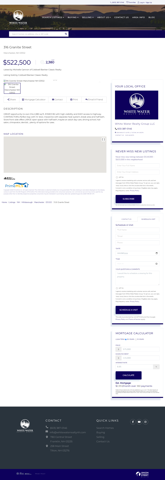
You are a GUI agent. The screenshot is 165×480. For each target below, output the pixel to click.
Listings (12, 202)
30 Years (130, 339)
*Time (118, 259)
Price (118, 345)
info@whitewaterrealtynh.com (68, 432)
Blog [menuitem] (152, 17)
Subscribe (128, 199)
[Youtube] (139, 422)
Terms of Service (134, 319)
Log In (142, 2)
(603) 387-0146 (118, 2)
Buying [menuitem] (72, 17)
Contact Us (119, 135)
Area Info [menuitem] (138, 17)
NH (18, 202)
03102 (49, 202)
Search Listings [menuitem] (52, 17)
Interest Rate (121, 363)
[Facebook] (133, 422)
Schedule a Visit (148, 219)
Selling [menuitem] (87, 17)
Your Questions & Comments (128, 269)
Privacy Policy (134, 191)
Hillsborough (27, 202)
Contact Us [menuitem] (121, 17)
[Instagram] (145, 422)
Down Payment (122, 354)
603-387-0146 (124, 128)
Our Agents (129, 135)
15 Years (140, 339)
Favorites (132, 2)
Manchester (39, 202)
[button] (65, 34)
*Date (118, 248)
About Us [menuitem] (103, 17)
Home (4, 202)
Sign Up (149, 2)
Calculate (128, 375)
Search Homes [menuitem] (105, 427)
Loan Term (120, 339)
